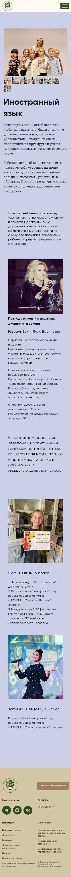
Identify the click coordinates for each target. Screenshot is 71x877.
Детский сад (8, 835)
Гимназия (7, 840)
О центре (7, 830)
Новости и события (12, 858)
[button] (53, 786)
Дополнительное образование (11, 846)
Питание (6, 853)
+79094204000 (46, 807)
